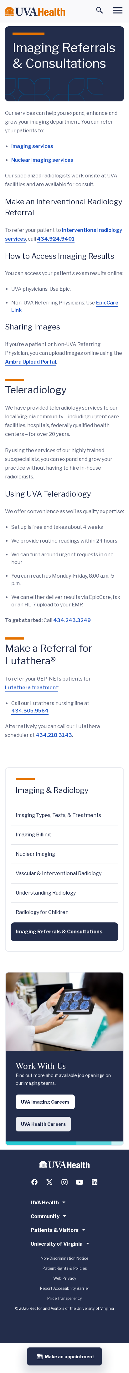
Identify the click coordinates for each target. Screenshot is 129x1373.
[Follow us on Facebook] (34, 1182)
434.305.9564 (30, 711)
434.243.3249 (72, 620)
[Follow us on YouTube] (79, 1182)
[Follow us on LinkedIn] (94, 1182)
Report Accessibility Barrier (64, 1288)
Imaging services (32, 146)
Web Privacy (64, 1278)
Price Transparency (64, 1298)
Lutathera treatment (31, 688)
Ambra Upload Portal (30, 362)
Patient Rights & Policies (65, 1268)
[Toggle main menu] (117, 10)
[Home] (35, 11)
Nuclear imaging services (42, 160)
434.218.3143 (54, 735)
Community (45, 1216)
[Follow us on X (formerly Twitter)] (49, 1182)
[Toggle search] (99, 10)
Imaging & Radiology (52, 790)
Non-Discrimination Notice (64, 1258)
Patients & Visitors (55, 1230)
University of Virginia (57, 1244)
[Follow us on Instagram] (64, 1182)
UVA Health (45, 1203)
